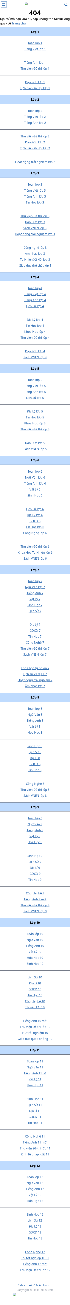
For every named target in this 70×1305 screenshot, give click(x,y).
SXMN (22, 1285)
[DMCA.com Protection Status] (35, 1295)
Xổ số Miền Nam (39, 1285)
